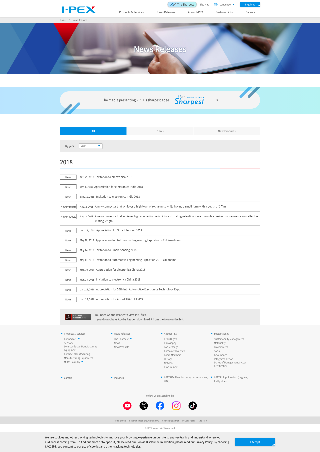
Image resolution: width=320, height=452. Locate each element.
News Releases (166, 12)
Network (168, 362)
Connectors (70, 338)
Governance (220, 354)
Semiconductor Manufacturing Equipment (80, 348)
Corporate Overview (174, 350)
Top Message (171, 346)
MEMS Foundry (72, 361)
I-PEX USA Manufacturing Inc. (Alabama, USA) (186, 379)
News (160, 131)
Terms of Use (119, 420)
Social (217, 350)
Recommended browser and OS (144, 420)
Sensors (68, 342)
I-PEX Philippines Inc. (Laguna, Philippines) (231, 379)
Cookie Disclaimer (148, 442)
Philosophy (170, 342)
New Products (227, 131)
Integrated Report (223, 358)
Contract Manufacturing (77, 353)
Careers (250, 12)
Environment (221, 346)
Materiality (220, 342)
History (168, 358)
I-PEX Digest (170, 338)
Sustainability (224, 12)
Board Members (172, 354)
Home (63, 20)
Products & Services (131, 12)
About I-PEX (195, 12)
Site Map (204, 4)
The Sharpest (185, 4)
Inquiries (119, 377)
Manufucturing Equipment (78, 357)
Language (225, 4)
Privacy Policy (204, 442)
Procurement (171, 366)
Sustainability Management (229, 338)
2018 (83, 146)
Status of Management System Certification (230, 364)
